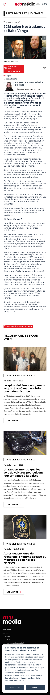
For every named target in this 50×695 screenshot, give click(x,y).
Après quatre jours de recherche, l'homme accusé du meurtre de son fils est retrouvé (25, 558)
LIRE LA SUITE (12, 420)
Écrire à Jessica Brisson (28, 89)
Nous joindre (7, 629)
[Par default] (12, 618)
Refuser (35, 687)
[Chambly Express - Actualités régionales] (25, 3)
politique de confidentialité (28, 678)
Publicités (6, 640)
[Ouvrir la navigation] (5, 4)
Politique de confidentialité (13, 643)
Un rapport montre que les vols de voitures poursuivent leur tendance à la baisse (23, 472)
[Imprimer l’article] (44, 67)
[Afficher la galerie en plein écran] (43, 38)
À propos (6, 633)
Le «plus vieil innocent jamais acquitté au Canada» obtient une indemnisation (24, 388)
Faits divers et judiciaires (24, 13)
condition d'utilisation (14, 681)
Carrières (6, 636)
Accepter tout (14, 687)
